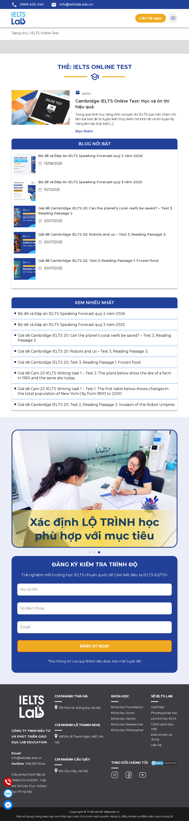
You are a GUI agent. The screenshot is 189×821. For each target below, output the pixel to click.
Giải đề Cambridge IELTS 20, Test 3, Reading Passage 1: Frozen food (98, 260)
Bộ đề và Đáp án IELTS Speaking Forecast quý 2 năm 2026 (90, 156)
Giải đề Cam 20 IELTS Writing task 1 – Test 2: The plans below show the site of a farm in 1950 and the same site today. (94, 375)
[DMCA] (164, 762)
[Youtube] (142, 774)
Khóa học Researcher (127, 724)
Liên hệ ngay (150, 18)
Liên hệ (156, 745)
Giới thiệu (158, 707)
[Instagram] (114, 774)
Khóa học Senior (123, 718)
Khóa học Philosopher (127, 730)
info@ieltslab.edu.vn (76, 4)
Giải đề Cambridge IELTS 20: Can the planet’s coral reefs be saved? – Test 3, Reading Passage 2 (94, 337)
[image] (41, 107)
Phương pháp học (164, 713)
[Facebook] (129, 774)
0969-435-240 (32, 4)
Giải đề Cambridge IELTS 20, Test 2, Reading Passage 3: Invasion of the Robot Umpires (96, 404)
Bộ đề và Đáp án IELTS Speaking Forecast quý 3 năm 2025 (90, 182)
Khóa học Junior (123, 713)
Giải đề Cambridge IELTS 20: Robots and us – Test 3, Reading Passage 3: (102, 234)
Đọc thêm (84, 131)
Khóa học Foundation (127, 707)
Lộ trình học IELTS (163, 718)
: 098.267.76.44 (28, 763)
